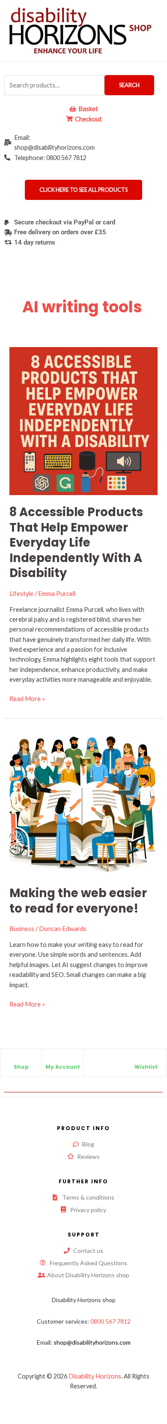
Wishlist (146, 1066)
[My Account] (62, 1059)
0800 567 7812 (110, 1321)
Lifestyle (21, 593)
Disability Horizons (95, 1376)
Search (129, 85)
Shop (21, 1066)
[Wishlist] (146, 1059)
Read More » (27, 698)
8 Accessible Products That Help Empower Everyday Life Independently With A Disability (76, 542)
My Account (62, 1066)
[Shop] (21, 1059)
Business (21, 928)
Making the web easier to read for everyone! (78, 901)
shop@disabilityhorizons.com (92, 1342)
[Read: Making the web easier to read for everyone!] (83, 801)
